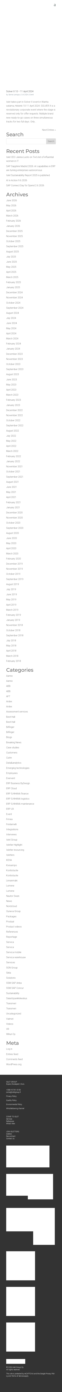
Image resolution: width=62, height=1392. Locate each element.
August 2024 (12, 313)
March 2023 (12, 394)
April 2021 (11, 497)
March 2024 (12, 338)
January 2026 (13, 226)
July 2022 (11, 435)
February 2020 (13, 558)
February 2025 (13, 282)
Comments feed (14, 1059)
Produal (10, 921)
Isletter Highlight (14, 844)
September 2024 (14, 307)
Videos (9, 1024)
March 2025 (12, 277)
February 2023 (13, 400)
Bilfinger (10, 727)
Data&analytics (13, 762)
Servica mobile (13, 952)
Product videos (14, 926)
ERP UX (10, 809)
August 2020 (12, 533)
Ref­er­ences (10, 1121)
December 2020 (14, 512)
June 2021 (11, 487)
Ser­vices (9, 1119)
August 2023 (12, 374)
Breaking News (13, 742)
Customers (11, 752)
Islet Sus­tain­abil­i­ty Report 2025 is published (28, 175)
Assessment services (17, 711)
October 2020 (13, 522)
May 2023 (11, 384)
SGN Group (12, 967)
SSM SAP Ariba (14, 983)
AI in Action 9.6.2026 (16, 180)
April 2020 (11, 548)
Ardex (9, 701)
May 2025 (11, 266)
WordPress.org (13, 1064)
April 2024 (11, 333)
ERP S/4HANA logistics (17, 798)
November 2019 (14, 568)
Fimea (9, 819)
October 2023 (13, 364)
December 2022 (14, 410)
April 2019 (11, 604)
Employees (12, 773)
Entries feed (12, 1054)
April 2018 (11, 650)
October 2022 (13, 420)
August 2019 (12, 584)
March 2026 (12, 215)
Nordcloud (11, 906)
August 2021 (12, 482)
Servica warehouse (16, 957)
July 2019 (11, 589)
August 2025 (12, 251)
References (12, 931)
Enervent (10, 778)
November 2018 (14, 625)
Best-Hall (10, 716)
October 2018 (13, 630)
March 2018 (12, 656)
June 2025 (11, 261)
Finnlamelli (11, 824)
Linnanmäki (11, 880)
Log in (9, 1049)
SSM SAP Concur (15, 988)
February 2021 (13, 502)
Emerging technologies (17, 768)
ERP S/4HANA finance (17, 793)
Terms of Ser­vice (18, 1376)
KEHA (9, 860)
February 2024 (13, 343)
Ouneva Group (13, 911)
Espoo (8, 1084)
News (9, 901)
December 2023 (14, 354)
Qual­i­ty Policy (11, 1100)
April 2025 (11, 272)
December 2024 (14, 292)
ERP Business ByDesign (18, 783)
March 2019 (12, 609)
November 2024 (14, 297)
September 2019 (14, 579)
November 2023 (14, 359)
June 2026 (11, 200)
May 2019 (11, 599)
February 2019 (13, 615)
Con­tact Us (10, 1139)
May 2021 (11, 492)
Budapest (15, 1084)
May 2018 (11, 645)
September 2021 (14, 476)
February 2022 (13, 456)
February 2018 (13, 661)
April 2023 (11, 389)
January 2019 (13, 620)
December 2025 (14, 231)
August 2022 (12, 430)
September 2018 (14, 635)
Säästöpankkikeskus (16, 998)
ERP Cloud (11, 788)
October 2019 (13, 574)
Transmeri (11, 1003)
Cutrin (9, 757)
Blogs (9, 737)
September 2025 (14, 246)
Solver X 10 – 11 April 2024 (19, 91)
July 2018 (11, 640)
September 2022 (14, 425)
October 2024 (13, 302)
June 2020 (11, 538)
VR (7, 1029)
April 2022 (11, 446)
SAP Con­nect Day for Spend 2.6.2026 (25, 185)
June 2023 (11, 379)
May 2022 (11, 441)
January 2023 (13, 405)
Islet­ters (9, 1134)
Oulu (22, 1084)
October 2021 (13, 471)
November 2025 (14, 236)
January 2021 (13, 507)
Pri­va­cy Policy (11, 1096)
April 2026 (11, 210)
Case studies (12, 747)
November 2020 (14, 517)
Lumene (10, 885)
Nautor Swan (12, 896)
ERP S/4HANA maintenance (20, 803)
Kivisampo (11, 865)
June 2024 (11, 323)
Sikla (8, 972)
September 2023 (14, 369)
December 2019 (14, 563)
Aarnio (9, 675)
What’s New (10, 1124)
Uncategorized (13, 1013)
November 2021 (14, 466)
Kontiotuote (12, 870)
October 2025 (13, 241)
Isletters (10, 855)
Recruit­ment (10, 1136)
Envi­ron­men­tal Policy (14, 1104)
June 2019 (11, 594)
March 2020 (12, 553)
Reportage (11, 936)
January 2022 (13, 461)
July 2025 (11, 256)
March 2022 (12, 451)
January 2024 (13, 348)
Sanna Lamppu (14, 95)
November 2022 (14, 415)
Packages (11, 916)
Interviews (11, 834)
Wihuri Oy (10, 1034)
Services (10, 962)
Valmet (9, 1018)
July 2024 (11, 318)
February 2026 (13, 220)
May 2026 (11, 205)
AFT (8, 696)
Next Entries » (49, 130)
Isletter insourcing (15, 850)
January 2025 (13, 287)
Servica (10, 942)
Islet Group (11, 839)
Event (32, 95)
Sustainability (12, 993)
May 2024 (11, 328)
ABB (8, 686)
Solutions (11, 977)
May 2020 (11, 543)
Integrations (12, 829)
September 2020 (14, 528)
